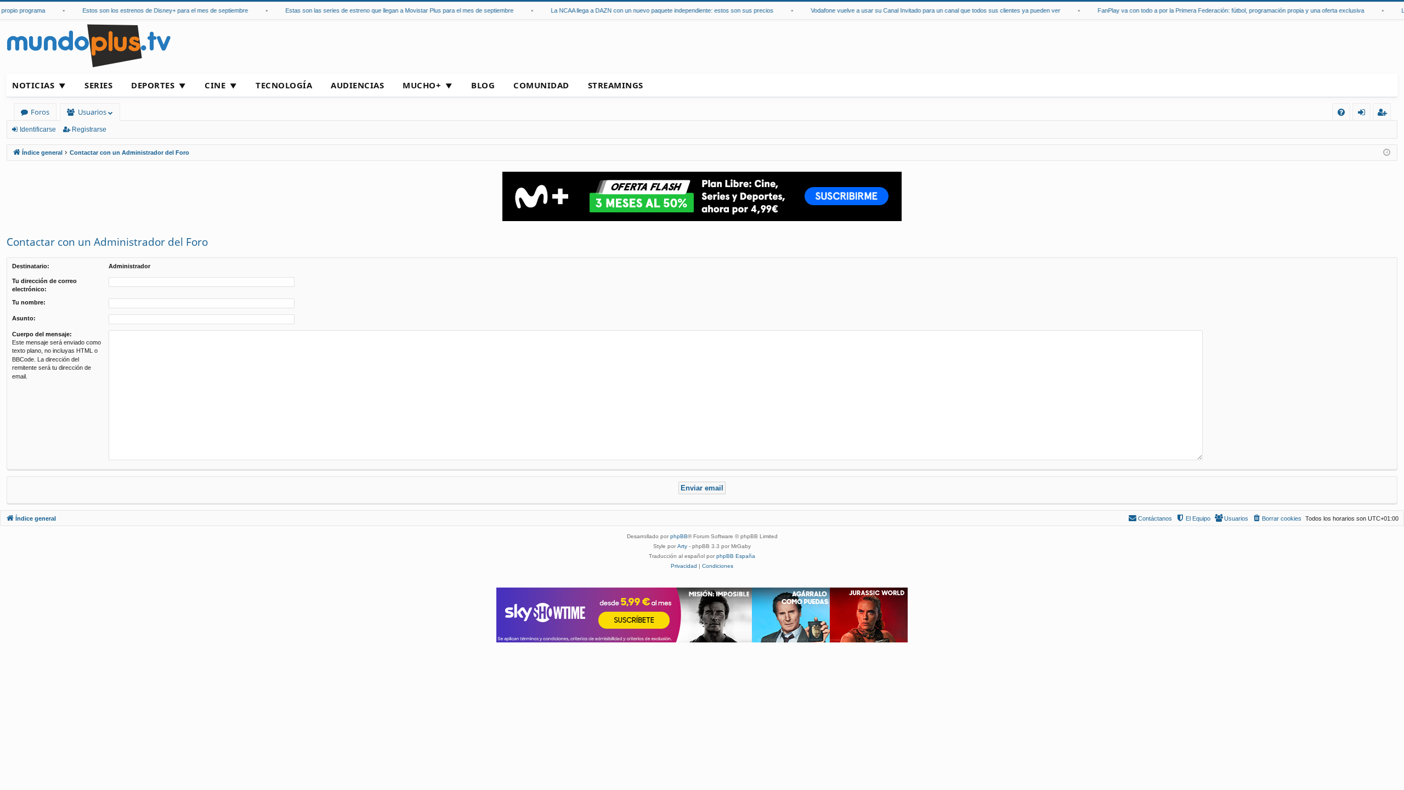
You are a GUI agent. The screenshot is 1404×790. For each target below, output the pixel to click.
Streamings (615, 85)
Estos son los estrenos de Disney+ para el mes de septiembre (155, 10)
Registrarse (89, 129)
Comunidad (541, 85)
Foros (40, 112)
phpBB (679, 536)
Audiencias (357, 85)
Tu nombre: (29, 302)
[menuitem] (1341, 112)
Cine (215, 85)
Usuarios (92, 112)
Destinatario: (30, 266)
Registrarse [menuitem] (1384, 114)
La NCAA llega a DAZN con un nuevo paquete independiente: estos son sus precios (652, 10)
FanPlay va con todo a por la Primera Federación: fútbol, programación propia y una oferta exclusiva (1221, 10)
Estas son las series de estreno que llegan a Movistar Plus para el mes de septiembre (389, 10)
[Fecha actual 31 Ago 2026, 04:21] (1386, 152)
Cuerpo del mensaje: (42, 334)
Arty (682, 546)
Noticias (33, 85)
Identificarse (38, 129)
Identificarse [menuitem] (1363, 114)
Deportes (152, 85)
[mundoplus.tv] (89, 45)
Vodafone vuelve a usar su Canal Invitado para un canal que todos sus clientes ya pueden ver (925, 10)
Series (98, 85)
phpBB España (735, 556)
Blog (483, 85)
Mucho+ (422, 85)
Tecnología (284, 85)
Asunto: (24, 318)
